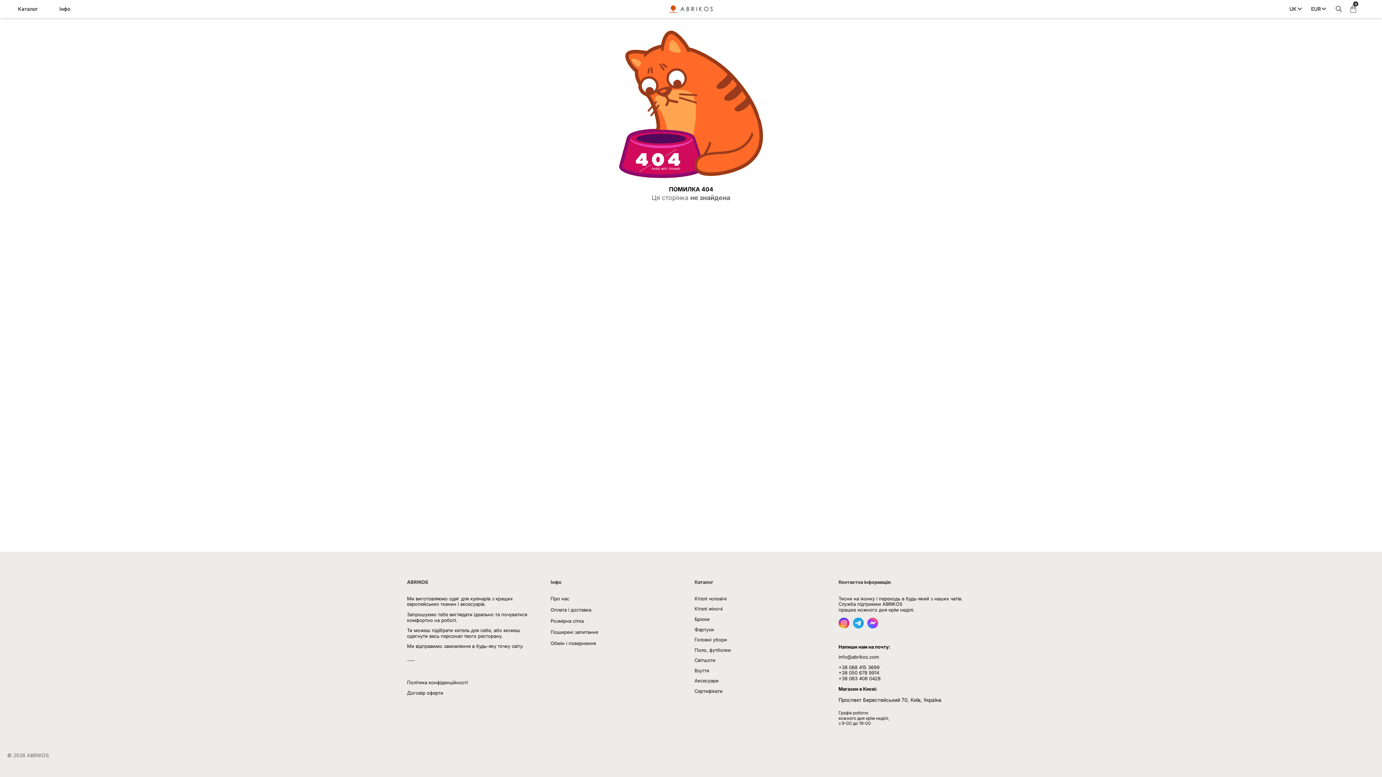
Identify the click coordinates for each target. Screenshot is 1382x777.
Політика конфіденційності (437, 682)
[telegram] (858, 626)
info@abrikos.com (859, 657)
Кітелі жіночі (709, 609)
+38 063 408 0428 (860, 678)
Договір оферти (425, 693)
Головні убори (711, 639)
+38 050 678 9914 (859, 673)
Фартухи (704, 629)
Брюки (702, 619)
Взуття (702, 670)
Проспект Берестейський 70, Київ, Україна (890, 700)
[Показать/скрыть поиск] (1337, 9)
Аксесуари (707, 680)
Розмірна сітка (567, 621)
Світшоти (705, 660)
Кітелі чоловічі (711, 598)
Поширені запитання (574, 632)
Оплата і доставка (571, 610)
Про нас (560, 598)
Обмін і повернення (573, 643)
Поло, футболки (713, 650)
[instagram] (844, 626)
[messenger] (872, 626)
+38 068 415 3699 (859, 667)
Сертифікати (709, 691)
